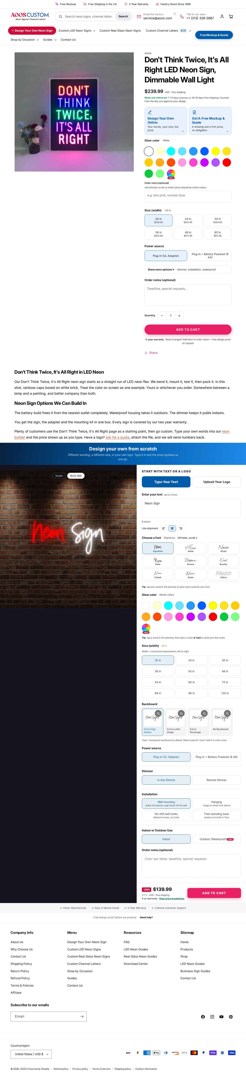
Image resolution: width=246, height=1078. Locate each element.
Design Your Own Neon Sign (86, 942)
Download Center (136, 964)
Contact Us (18, 956)
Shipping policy (123, 1068)
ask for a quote (117, 437)
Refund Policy (20, 978)
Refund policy (61, 1068)
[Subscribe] (81, 1017)
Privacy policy (80, 1068)
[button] (76, 30)
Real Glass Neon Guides (140, 956)
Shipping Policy (21, 964)
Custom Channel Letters (84, 964)
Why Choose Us (22, 949)
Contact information (146, 1068)
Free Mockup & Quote (214, 35)
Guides (72, 978)
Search (123, 16)
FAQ (127, 942)
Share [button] (153, 352)
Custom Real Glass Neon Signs (88, 956)
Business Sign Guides (195, 971)
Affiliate (16, 992)
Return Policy (20, 971)
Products (186, 949)
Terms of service (101, 1068)
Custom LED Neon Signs (84, 949)
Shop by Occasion (80, 971)
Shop (184, 956)
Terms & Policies (22, 985)
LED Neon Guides (136, 949)
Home (184, 942)
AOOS (23, 1068)
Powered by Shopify (38, 1068)
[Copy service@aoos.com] (174, 14)
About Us (17, 942)
